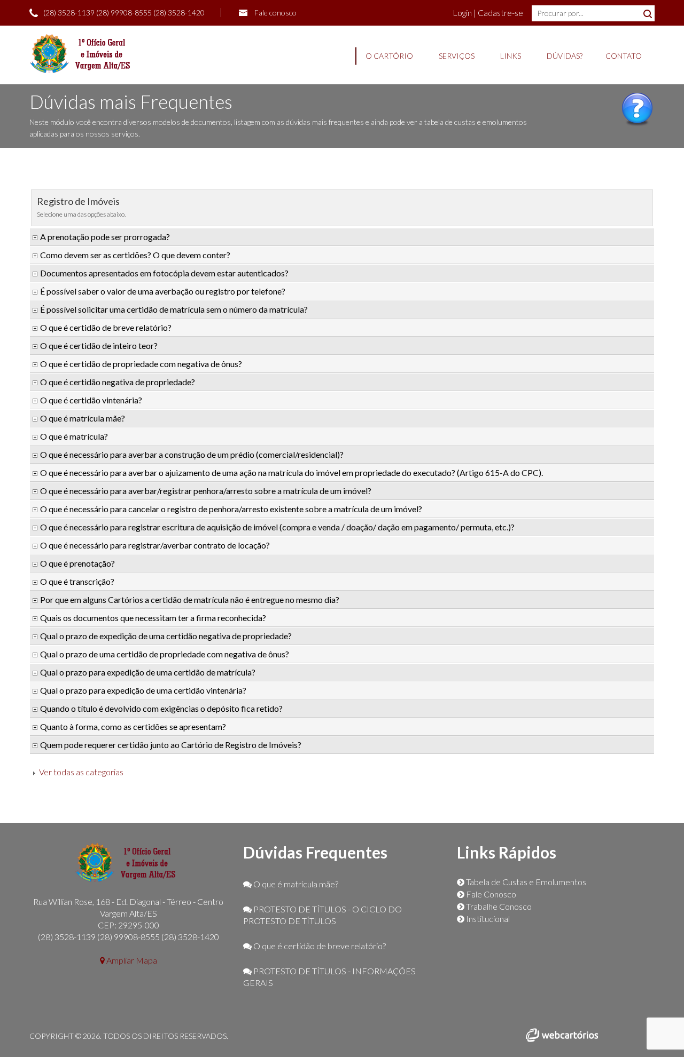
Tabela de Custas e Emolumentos (525, 882)
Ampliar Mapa (131, 960)
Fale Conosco (490, 894)
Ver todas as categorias (81, 772)
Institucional (487, 918)
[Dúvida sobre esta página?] (637, 123)
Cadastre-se (500, 12)
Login (463, 12)
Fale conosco (275, 12)
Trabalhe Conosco (498, 906)
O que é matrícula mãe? (295, 884)
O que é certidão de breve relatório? (319, 946)
